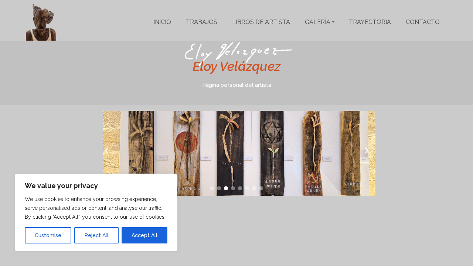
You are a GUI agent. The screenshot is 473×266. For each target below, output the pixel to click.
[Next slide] (366, 150)
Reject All (97, 235)
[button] (212, 188)
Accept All (144, 235)
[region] (96, 212)
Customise (48, 235)
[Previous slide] (106, 150)
